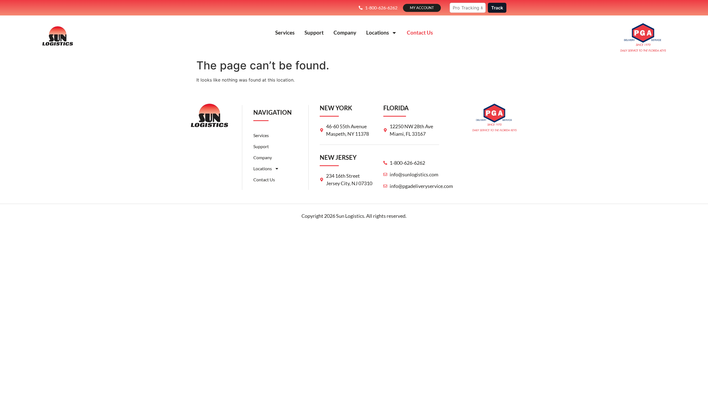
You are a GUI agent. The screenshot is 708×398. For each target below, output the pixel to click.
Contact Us (420, 32)
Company (345, 32)
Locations (377, 32)
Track (497, 8)
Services (285, 32)
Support (314, 32)
